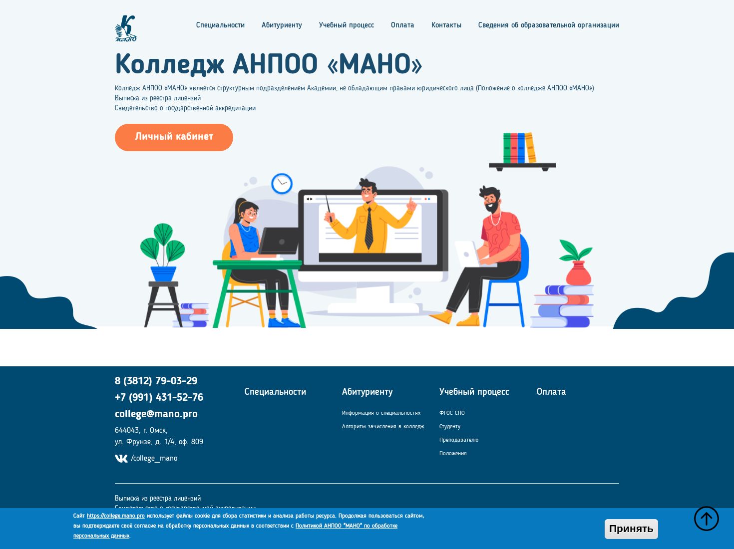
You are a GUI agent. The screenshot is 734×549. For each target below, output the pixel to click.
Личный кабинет (174, 137)
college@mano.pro (156, 414)
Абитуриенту (282, 25)
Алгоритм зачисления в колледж (383, 427)
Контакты (446, 25)
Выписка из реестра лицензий (158, 98)
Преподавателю (458, 440)
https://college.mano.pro (116, 516)
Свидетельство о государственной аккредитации (185, 108)
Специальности (220, 25)
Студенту (449, 427)
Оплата (402, 25)
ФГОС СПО (452, 413)
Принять (631, 529)
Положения (453, 454)
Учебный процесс (346, 25)
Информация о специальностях (381, 413)
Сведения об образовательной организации (548, 25)
